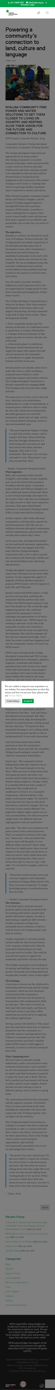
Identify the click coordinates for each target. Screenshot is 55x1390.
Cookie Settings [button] (13, 701)
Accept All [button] (28, 701)
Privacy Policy (15, 695)
